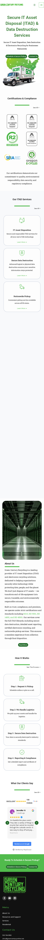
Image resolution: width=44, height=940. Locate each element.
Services (5, 920)
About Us (6, 913)
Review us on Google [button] (22, 844)
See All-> (36, 107)
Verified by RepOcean (23, 850)
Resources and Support (11, 917)
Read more (14, 833)
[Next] (36, 823)
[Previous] (7, 823)
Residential (6, 924)
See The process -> (33, 667)
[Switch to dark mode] (34, 5)
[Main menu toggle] (41, 5)
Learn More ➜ (22, 242)
